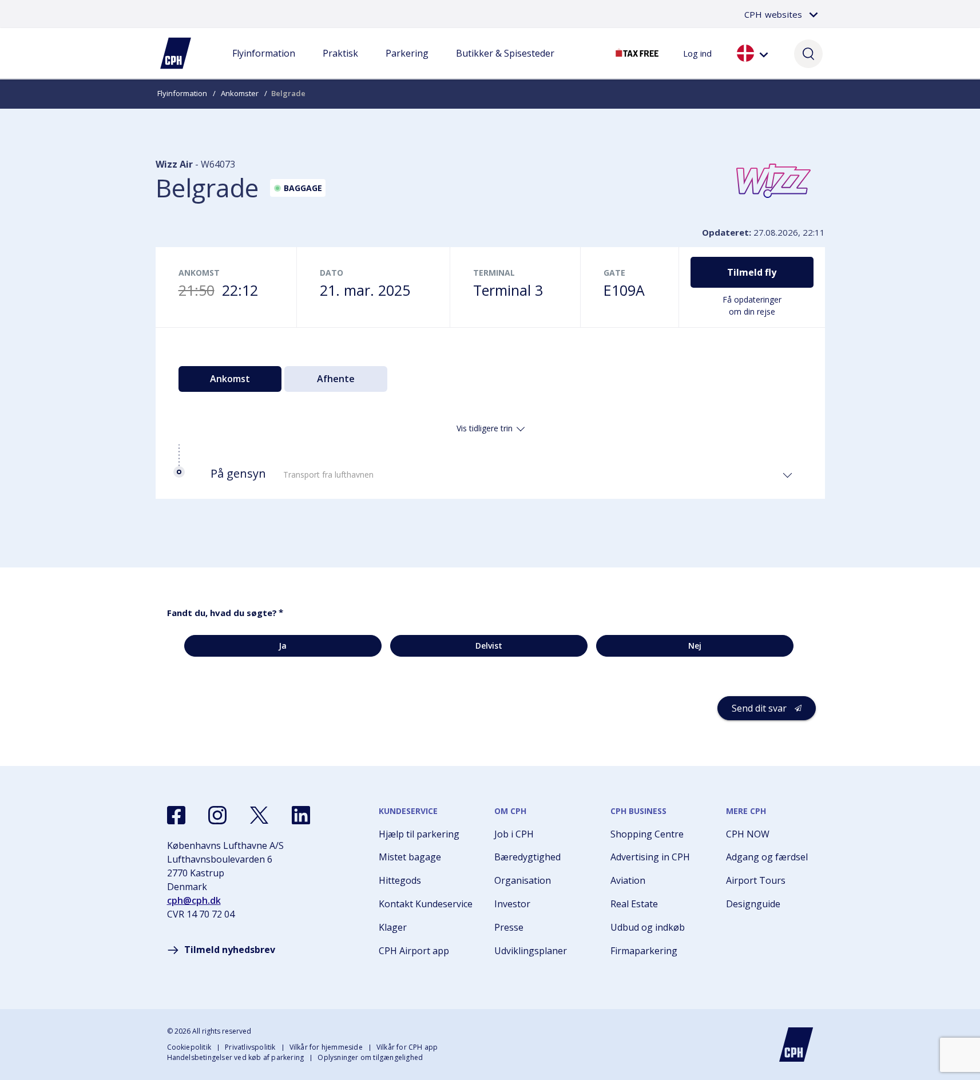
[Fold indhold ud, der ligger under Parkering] (406, 64)
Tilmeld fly (751, 272)
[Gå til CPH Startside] (796, 1044)
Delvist (488, 645)
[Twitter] (259, 815)
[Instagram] (217, 815)
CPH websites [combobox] (773, 14)
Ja (283, 645)
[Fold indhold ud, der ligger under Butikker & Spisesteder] (505, 64)
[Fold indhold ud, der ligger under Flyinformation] (263, 64)
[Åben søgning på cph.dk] (808, 53)
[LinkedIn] (301, 815)
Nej (694, 645)
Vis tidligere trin (485, 428)
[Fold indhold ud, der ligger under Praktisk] (340, 64)
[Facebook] (176, 815)
